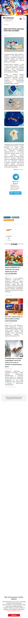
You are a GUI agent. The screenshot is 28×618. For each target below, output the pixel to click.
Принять (14, 615)
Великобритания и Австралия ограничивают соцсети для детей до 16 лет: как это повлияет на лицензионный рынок (13, 362)
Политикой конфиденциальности (14, 610)
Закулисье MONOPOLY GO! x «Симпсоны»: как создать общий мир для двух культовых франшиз (12, 270)
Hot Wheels (8, 236)
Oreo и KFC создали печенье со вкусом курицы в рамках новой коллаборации (14, 319)
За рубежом (6, 24)
